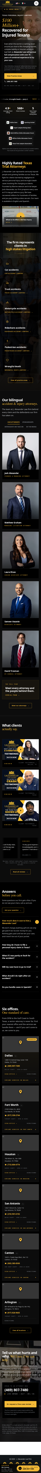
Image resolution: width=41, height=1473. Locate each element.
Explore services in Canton (16, 1277)
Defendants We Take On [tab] (14, 427)
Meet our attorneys (20, 706)
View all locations (20, 1330)
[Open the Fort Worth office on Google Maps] (20, 1093)
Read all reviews (20, 872)
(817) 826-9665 (13, 1313)
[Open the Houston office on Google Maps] (20, 1143)
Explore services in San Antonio (19, 1228)
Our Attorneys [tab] (14, 422)
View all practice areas (20, 380)
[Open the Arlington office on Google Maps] (20, 1291)
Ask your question (13, 910)
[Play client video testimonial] (20, 749)
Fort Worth (11, 1105)
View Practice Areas (20, 76)
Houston (10, 1154)
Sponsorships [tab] (27, 422)
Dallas (9, 1055)
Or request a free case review (20, 1404)
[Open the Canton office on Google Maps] (20, 1241)
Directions (31, 1074)
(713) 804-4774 (13, 1164)
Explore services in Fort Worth (18, 1129)
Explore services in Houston (17, 1178)
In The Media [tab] (31, 427)
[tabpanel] (20, 570)
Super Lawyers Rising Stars (22, 128)
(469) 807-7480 (12, 81)
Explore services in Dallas (16, 1080)
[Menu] (36, 3)
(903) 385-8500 (13, 1263)
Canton (9, 1253)
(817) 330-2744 (13, 1115)
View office (11, 1074)
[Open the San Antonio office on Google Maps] (20, 1192)
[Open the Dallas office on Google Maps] (20, 1044)
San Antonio (12, 1203)
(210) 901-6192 (13, 1214)
